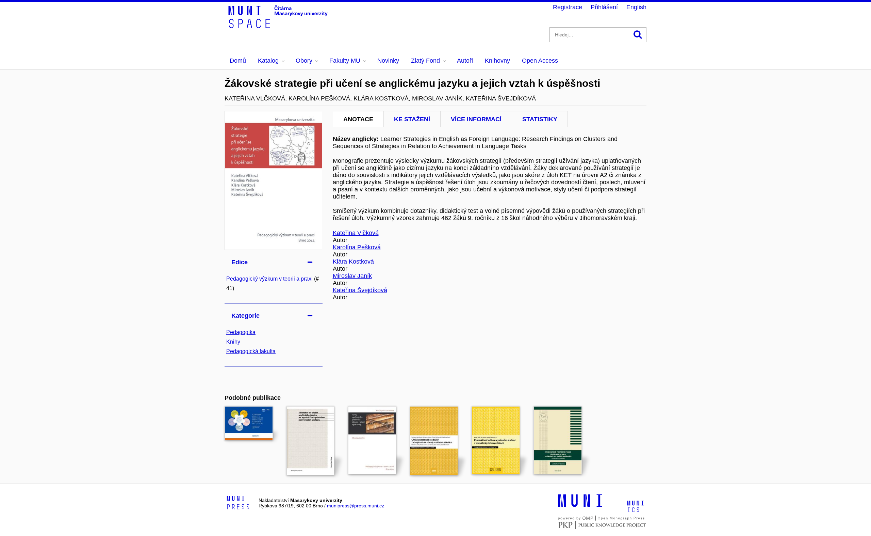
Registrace (567, 7)
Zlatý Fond (425, 60)
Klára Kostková (353, 261)
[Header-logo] (279, 26)
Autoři (465, 60)
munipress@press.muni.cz (355, 505)
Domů (238, 60)
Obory (304, 60)
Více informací (476, 119)
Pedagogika (241, 332)
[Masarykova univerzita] (580, 506)
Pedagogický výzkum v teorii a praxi (269, 279)
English (636, 7)
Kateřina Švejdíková (360, 290)
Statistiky (539, 119)
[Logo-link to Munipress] (238, 503)
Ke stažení (412, 119)
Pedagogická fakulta (251, 351)
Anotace (358, 119)
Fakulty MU (344, 60)
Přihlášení (604, 7)
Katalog (268, 60)
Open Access (540, 60)
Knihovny (497, 60)
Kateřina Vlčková (356, 233)
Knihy (233, 342)
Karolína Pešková (357, 247)
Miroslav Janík (352, 275)
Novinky (388, 60)
